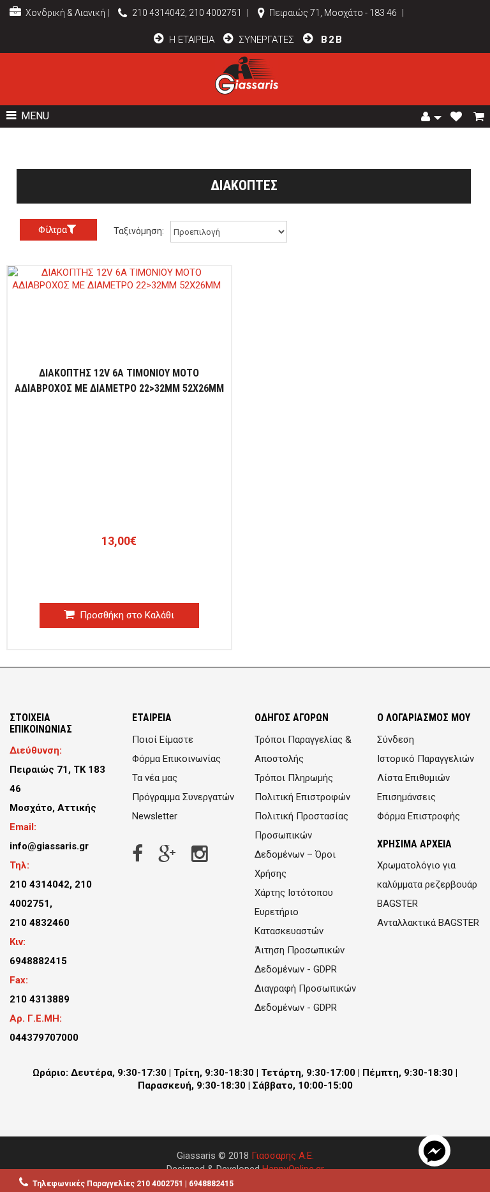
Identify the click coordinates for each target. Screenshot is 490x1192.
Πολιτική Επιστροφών (302, 797)
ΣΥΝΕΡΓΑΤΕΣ (266, 39)
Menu (34, 116)
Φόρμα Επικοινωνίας (176, 758)
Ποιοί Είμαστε (162, 739)
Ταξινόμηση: (139, 231)
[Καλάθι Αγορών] (480, 117)
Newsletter (154, 816)
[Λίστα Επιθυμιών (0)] (457, 117)
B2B (330, 39)
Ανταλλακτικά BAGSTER (428, 922)
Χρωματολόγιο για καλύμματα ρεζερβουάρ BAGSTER (427, 884)
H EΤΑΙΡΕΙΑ (190, 39)
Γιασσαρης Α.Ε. (282, 1155)
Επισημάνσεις (406, 797)
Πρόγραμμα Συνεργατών (183, 797)
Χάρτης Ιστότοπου (294, 892)
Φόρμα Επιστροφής (418, 816)
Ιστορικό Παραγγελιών (425, 758)
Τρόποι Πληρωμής (294, 778)
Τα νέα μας (154, 778)
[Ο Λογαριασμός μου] (431, 117)
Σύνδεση (395, 739)
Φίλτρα (52, 229)
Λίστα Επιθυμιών (413, 778)
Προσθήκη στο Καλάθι (125, 615)
